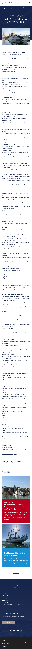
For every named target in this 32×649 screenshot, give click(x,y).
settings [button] (8, 643)
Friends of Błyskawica (7, 447)
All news (16, 573)
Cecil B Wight (22, 449)
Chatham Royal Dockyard (8, 452)
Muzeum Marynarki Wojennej (9, 454)
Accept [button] (4, 646)
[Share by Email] (22, 461)
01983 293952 (5, 600)
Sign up (8, 622)
